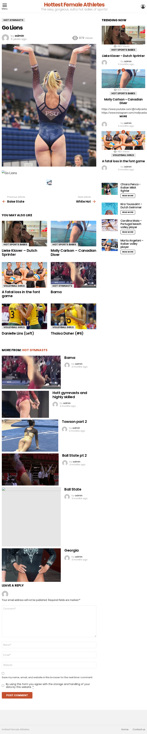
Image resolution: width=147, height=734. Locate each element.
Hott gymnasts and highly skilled (70, 394)
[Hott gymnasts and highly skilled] (25, 404)
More (123, 116)
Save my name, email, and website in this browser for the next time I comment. (47, 677)
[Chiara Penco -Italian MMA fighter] (110, 189)
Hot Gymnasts (62, 286)
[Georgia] (31, 565)
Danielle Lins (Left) (18, 333)
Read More (127, 195)
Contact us (139, 729)
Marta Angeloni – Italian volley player (131, 244)
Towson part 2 (74, 421)
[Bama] (73, 275)
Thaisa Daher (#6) (67, 333)
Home (125, 729)
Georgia (71, 550)
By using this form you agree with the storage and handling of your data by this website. (48, 685)
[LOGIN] (143, 6)
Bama (56, 291)
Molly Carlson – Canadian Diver (73, 252)
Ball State (72, 489)
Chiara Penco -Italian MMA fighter (130, 187)
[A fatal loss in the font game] (24, 275)
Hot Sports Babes (15, 244)
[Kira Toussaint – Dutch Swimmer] (110, 209)
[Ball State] (31, 517)
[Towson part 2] (30, 436)
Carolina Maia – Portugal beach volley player (131, 224)
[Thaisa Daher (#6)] (73, 316)
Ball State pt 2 (74, 455)
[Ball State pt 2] (30, 469)
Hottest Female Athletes (74, 4)
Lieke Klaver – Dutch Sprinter (19, 252)
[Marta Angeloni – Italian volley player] (110, 245)
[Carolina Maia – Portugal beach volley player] (110, 225)
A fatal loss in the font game (21, 294)
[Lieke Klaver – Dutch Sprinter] (24, 233)
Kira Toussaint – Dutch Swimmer (131, 205)
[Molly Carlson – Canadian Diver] (73, 234)
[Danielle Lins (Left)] (24, 316)
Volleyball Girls (14, 286)
